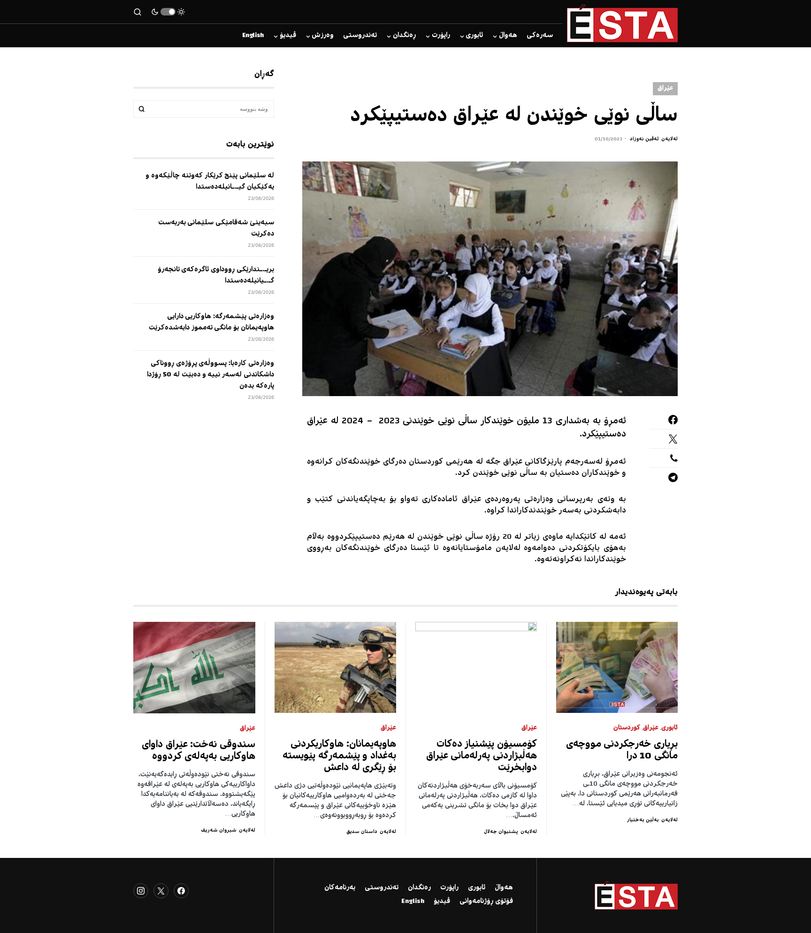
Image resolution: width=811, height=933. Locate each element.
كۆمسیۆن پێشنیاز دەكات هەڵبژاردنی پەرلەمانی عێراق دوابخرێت (481, 756)
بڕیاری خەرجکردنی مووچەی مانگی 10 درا (622, 750)
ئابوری (669, 728)
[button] (168, 11)
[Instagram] (140, 890)
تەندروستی (381, 888)
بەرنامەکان (339, 888)
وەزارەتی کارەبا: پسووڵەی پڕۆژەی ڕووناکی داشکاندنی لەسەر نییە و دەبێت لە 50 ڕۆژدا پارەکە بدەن (210, 375)
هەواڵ (504, 888)
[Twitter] (160, 890)
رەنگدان (419, 888)
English (412, 901)
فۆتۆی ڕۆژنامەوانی (486, 901)
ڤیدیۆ (442, 901)
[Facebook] (181, 890)
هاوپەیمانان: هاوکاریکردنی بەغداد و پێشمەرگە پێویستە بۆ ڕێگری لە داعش (339, 756)
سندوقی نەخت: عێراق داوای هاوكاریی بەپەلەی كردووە (198, 751)
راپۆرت (449, 888)
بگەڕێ (142, 108)
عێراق (665, 88)
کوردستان (626, 728)
